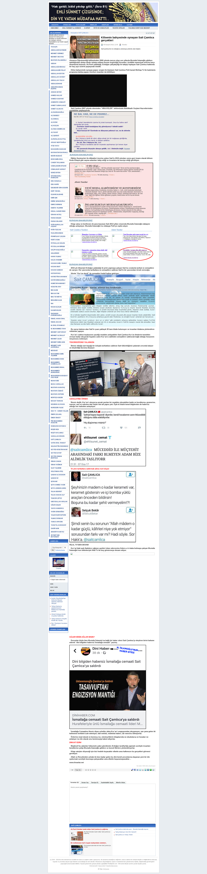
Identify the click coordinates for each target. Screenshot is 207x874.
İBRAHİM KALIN (56, 300)
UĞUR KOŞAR (56, 505)
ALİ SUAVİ (54, 132)
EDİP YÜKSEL (55, 191)
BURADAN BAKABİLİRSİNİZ (81, 155)
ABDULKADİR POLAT (58, 70)
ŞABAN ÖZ (54, 478)
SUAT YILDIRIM (56, 468)
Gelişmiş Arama (60, 550)
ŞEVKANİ (54, 481)
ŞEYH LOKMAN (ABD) (58, 488)
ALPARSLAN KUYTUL (58, 139)
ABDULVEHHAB (56, 84)
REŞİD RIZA (55, 429)
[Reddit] (153, 770)
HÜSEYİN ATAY (56, 287)
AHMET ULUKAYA (57, 109)
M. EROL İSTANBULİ (58, 325)
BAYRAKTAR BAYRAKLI (59, 152)
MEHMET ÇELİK (56, 339)
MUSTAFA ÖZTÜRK (57, 394)
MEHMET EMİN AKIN (58, 342)
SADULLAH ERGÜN (57, 436)
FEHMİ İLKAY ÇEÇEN (58, 236)
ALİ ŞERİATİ (55, 136)
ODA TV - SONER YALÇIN (59, 411)
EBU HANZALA (56, 181)
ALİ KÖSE (54, 122)
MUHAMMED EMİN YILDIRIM (57, 354)
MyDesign (106, 869)
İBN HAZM (54, 290)
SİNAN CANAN (56, 461)
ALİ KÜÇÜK (55, 125)
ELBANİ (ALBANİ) (57, 194)
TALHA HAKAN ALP (58, 495)
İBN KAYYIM (55, 293)
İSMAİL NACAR (56, 322)
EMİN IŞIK (54, 198)
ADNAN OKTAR (56, 92)
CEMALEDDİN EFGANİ (58, 166)
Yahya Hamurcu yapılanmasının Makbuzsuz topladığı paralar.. (58, 608)
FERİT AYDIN (55, 240)
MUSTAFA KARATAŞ (58, 387)
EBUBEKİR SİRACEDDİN (59, 188)
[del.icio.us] (132, 770)
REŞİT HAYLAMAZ (57, 433)
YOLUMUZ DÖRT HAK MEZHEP (139, 28)
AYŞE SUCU (55, 146)
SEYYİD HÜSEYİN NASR (59, 449)
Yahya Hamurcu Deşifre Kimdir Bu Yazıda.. (59, 619)
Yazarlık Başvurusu (112, 865)
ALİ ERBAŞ (55, 119)
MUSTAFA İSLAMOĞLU (58, 60)
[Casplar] (59, 566)
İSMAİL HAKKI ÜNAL (58, 319)
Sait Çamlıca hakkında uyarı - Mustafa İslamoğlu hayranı (131, 829)
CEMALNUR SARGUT (58, 169)
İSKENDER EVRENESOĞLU (56, 314)
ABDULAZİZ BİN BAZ (58, 67)
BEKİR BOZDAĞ (56, 156)
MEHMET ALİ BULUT (58, 335)
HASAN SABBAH (57, 270)
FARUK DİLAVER (56, 221)
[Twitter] (140, 770)
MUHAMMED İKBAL (57, 367)
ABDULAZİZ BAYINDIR (58, 50)
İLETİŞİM (129, 25)
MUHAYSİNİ (55, 381)
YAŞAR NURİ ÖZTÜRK (58, 515)
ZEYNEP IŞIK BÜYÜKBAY (55, 536)
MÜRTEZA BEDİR (57, 397)
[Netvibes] (151, 770)
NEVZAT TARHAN (57, 401)
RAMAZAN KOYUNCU (58, 426)
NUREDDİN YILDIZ (57, 407)
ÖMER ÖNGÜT (56, 418)
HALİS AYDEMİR (56, 260)
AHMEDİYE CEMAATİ (58, 102)
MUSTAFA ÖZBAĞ (57, 391)
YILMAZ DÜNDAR (57, 518)
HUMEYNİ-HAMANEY (58, 283)
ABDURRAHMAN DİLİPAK (57, 88)
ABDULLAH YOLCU (57, 80)
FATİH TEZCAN (56, 230)
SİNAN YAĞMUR (56, 465)
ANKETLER (105, 25)
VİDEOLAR (93, 25)
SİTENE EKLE (118, 25)
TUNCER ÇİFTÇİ (56, 498)
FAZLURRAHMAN (57, 233)
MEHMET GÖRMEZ (57, 53)
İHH (52, 303)
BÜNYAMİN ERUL (57, 159)
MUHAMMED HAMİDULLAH (55, 363)
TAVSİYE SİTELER (118, 28)
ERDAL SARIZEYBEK (58, 211)
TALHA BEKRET (56, 491)
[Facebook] (135, 770)
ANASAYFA (54, 25)
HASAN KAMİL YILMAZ (59, 263)
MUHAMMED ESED (57, 359)
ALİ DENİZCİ (55, 115)
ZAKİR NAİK (55, 528)
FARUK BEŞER (56, 218)
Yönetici (124, 45)
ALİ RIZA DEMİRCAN (58, 129)
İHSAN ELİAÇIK (56, 307)
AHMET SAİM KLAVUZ (58, 105)
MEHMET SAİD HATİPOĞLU (56, 346)
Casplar (58, 568)
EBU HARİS (55, 184)
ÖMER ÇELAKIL (56, 414)
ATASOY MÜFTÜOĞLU (58, 142)
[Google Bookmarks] (143, 770)
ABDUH (53, 63)
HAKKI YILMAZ (56, 256)
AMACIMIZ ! (55, 28)
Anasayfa (54, 47)
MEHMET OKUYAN (57, 57)
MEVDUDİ (54, 350)
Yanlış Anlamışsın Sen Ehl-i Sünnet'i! (125, 832)
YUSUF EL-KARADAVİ (58, 525)
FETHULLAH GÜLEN (58, 243)
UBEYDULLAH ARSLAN (59, 501)
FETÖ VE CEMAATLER (101, 28)
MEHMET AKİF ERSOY (58, 332)
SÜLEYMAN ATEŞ (57, 471)
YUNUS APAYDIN (57, 522)
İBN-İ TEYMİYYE (56, 297)
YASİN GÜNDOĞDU (57, 512)
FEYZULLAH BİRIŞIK (58, 246)
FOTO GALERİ (80, 25)
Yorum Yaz (85, 782)
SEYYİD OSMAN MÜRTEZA (56, 457)
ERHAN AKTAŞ (56, 214)
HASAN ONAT (55, 266)
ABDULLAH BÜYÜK (58, 73)
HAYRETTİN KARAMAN (59, 277)
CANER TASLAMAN (57, 162)
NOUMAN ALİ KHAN (58, 404)
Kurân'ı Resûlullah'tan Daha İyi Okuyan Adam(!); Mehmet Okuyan (58, 601)
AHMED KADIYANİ (57, 99)
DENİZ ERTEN (55, 172)
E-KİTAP (87, 28)
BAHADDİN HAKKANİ (58, 149)
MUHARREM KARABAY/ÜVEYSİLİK (59, 376)
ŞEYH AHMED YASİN (58, 485)
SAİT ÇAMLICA (56, 439)
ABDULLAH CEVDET (58, 77)
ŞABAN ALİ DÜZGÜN (58, 475)
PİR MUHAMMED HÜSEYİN (56, 422)
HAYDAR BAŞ (55, 273)
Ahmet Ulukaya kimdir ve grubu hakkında (58, 615)
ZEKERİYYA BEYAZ (57, 532)
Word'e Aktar (120, 782)
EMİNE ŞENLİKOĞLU (58, 201)
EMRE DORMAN (56, 204)
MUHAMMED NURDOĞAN (55, 371)
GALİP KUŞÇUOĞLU (58, 250)
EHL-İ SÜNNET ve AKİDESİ (71, 28)
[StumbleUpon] (145, 770)
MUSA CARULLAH (57, 384)
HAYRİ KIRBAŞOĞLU (58, 280)
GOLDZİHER (55, 253)
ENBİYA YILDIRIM (57, 208)
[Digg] (148, 770)
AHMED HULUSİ (56, 95)
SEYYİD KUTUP (56, 453)
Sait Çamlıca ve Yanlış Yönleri (124, 834)
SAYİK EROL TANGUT (58, 443)
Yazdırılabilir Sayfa (107, 782)
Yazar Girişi (101, 865)
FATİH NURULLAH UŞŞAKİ (57, 225)
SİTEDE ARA (67, 25)
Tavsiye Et (94, 782)
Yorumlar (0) (74, 782)
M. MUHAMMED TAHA (58, 329)
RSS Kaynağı (93, 865)
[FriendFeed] (137, 770)
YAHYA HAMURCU (57, 508)
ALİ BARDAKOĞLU (57, 112)
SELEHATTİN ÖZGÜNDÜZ (59, 446)
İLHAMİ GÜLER (56, 310)
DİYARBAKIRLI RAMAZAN (56, 177)
